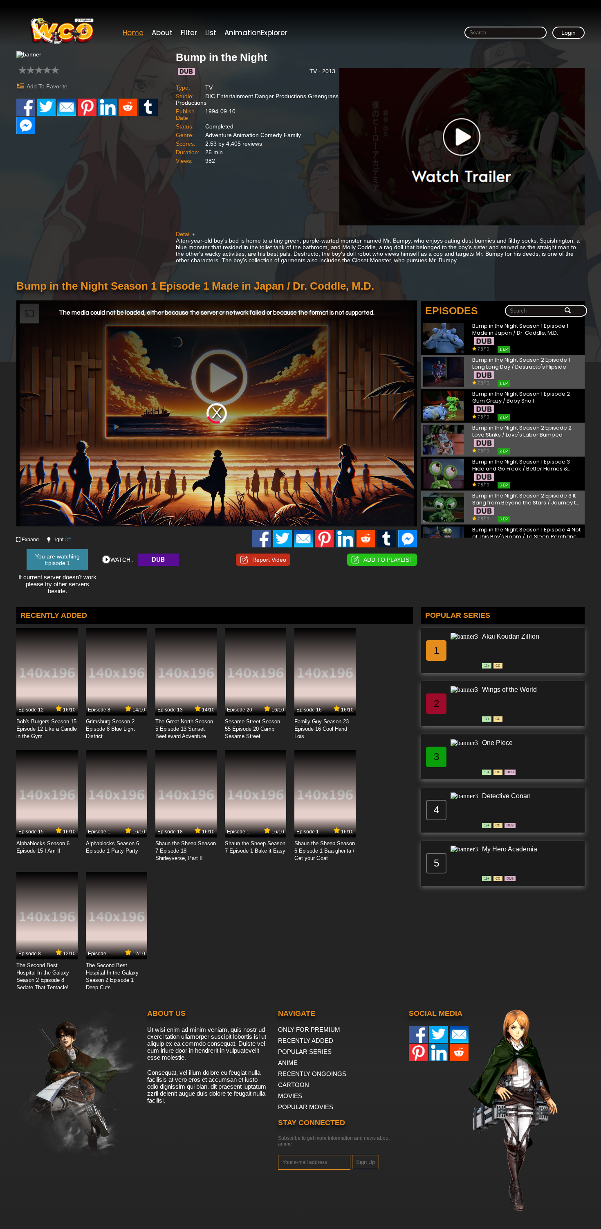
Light (61, 539)
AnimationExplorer (255, 33)
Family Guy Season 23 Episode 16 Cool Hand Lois (321, 728)
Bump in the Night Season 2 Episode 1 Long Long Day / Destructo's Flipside (521, 363)
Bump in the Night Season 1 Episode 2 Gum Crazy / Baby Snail (521, 397)
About (162, 33)
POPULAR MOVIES (305, 1106)
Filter (189, 33)
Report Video (269, 559)
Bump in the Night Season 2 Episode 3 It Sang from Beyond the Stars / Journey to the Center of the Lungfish (525, 499)
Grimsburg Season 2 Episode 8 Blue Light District (110, 728)
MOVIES (290, 1095)
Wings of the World (509, 689)
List (210, 33)
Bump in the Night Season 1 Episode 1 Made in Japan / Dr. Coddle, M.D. (520, 329)
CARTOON (293, 1084)
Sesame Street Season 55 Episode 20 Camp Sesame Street (252, 728)
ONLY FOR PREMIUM (309, 1029)
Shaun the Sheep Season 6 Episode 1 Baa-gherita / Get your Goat (324, 850)
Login (568, 32)
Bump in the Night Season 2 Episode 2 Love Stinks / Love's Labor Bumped (522, 431)
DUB (158, 559)
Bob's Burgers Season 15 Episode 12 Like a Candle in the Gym (46, 728)
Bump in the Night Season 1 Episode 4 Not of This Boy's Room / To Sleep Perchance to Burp (526, 533)
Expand (30, 539)
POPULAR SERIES (305, 1051)
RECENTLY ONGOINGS (312, 1073)
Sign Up (365, 1162)
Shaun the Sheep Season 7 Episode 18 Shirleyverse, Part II (185, 850)
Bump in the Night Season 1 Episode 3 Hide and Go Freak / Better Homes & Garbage (521, 465)
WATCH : (122, 559)
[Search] (568, 311)
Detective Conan (506, 795)
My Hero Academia (509, 849)
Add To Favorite (47, 86)
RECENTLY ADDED (305, 1040)
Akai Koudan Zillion (510, 636)
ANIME (288, 1062)
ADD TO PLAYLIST (388, 559)
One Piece (497, 742)
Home (133, 33)
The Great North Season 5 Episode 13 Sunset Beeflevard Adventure (184, 728)
